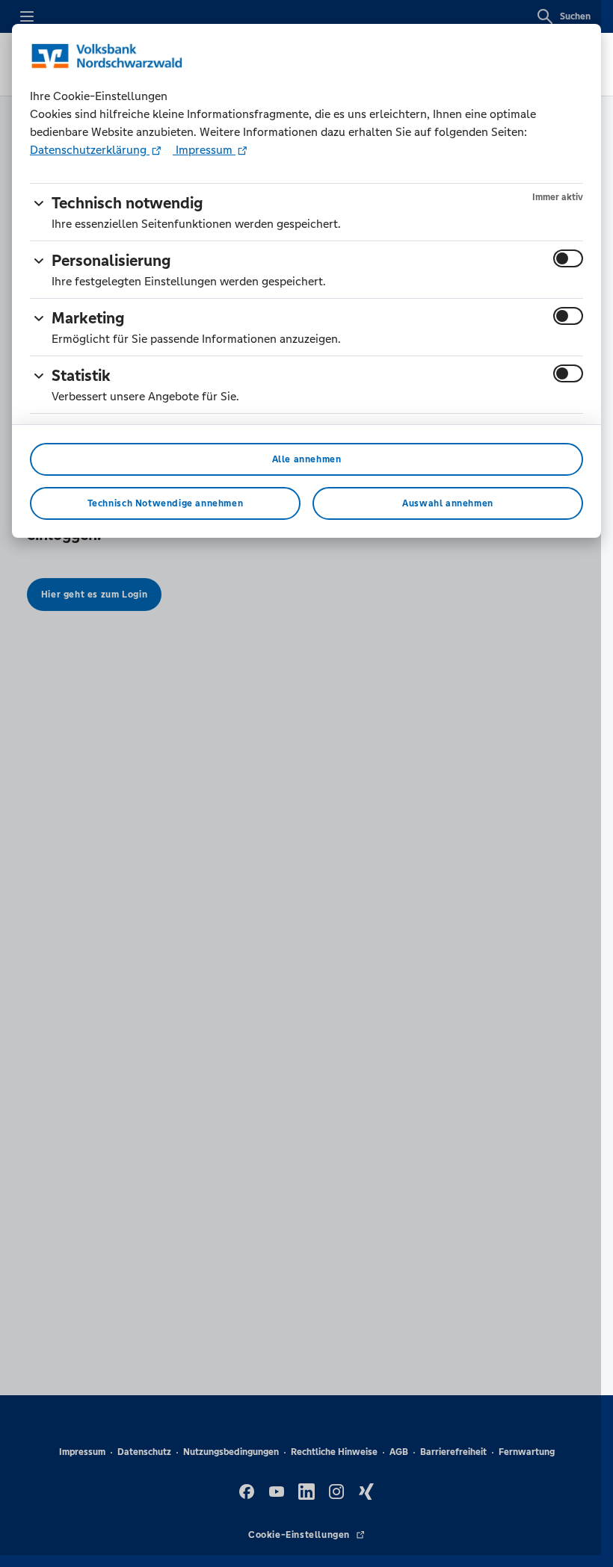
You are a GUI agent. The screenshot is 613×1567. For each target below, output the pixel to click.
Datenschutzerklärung (90, 150)
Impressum (204, 150)
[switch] (568, 258)
